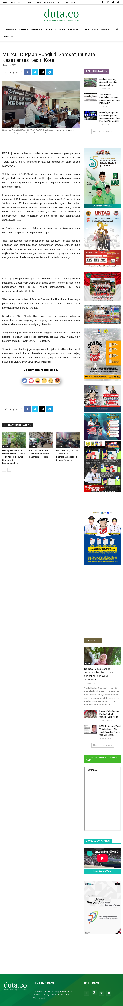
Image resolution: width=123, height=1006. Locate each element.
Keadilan (35, 29)
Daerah (6, 446)
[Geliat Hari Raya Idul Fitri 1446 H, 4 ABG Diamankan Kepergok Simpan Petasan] (68, 440)
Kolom (7, 37)
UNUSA (62, 29)
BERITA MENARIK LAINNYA (17, 425)
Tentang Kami (69, 2)
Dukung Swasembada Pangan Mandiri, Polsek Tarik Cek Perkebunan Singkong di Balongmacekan (13, 456)
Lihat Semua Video (102, 871)
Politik (22, 29)
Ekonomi (49, 29)
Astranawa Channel (52, 2)
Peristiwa (9, 29)
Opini (87, 663)
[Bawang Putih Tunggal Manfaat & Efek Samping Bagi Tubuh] (90, 714)
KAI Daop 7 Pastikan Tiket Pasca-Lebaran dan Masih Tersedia (39, 453)
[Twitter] (113, 2)
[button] (117, 29)
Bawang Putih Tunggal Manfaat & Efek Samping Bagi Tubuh (109, 714)
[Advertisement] (41, 143)
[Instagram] (107, 2)
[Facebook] (102, 2)
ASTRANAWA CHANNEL (98, 841)
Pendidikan (73, 29)
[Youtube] (118, 2)
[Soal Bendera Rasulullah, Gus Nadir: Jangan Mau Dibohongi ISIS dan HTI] (90, 97)
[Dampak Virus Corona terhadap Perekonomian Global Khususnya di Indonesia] (102, 656)
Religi (104, 29)
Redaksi (37, 2)
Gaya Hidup (90, 29)
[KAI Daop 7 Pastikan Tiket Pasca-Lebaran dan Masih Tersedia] (41, 440)
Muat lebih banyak (101, 131)
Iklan (29, 2)
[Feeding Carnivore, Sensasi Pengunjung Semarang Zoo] (90, 82)
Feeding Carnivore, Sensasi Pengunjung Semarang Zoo (108, 82)
